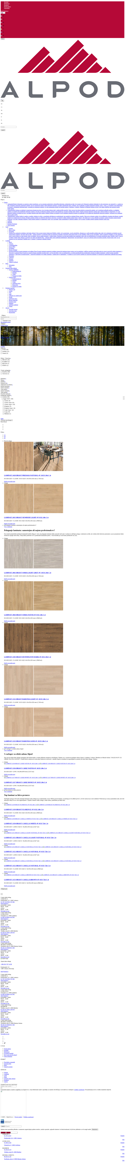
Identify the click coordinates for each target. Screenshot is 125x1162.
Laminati (6, 1074)
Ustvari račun (4, 325)
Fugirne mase (12, 301)
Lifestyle (11, 257)
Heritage (9, 222)
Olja (10, 292)
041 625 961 (11, 917)
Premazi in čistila (16, 276)
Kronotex (11, 256)
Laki (10, 294)
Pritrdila (14, 272)
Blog (5, 1065)
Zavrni (8, 1132)
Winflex (66, 236)
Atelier (65, 218)
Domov (3, 337)
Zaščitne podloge (13, 305)
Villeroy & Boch (13, 262)
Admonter (65, 206)
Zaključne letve (16, 283)
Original (11, 260)
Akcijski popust (13, 309)
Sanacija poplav (8, 1067)
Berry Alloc (12, 230)
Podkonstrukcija (16, 271)
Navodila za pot (5, 911)
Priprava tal (12, 289)
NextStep (11, 231)
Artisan (64, 212)
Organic (11, 259)
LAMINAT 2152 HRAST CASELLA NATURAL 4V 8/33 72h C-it (27, 851)
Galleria (9, 221)
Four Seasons (11, 225)
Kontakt (6, 2)
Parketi (6, 1072)
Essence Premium (12, 224)
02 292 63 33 (4, 932)
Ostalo (10, 306)
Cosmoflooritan (13, 245)
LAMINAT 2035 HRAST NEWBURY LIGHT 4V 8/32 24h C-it (26, 517)
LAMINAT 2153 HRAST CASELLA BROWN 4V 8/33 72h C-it (26, 880)
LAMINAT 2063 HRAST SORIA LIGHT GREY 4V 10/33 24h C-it (27, 573)
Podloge (11, 303)
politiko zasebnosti (79, 1089)
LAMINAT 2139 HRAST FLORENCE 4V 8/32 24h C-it (23, 809)
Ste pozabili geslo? (6, 322)
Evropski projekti (8, 1053)
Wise (10, 266)
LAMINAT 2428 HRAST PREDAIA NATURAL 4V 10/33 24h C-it (27, 475)
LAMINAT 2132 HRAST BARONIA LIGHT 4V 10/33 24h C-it (26, 699)
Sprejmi (3, 1132)
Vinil (5, 1075)
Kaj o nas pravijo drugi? (10, 1055)
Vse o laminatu (8, 526)
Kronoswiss (65, 253)
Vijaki (14, 274)
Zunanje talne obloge (9, 1078)
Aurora (11, 228)
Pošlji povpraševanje (9, 481)
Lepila (10, 291)
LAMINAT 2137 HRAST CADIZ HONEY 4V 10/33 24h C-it (25, 782)
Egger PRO (12, 247)
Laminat (7, 337)
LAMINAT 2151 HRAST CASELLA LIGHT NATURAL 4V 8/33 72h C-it (30, 837)
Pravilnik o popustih (9, 1062)
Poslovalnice (7, 6)
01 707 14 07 (4, 902)
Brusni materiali (13, 300)
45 (4, 438)
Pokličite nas (5, 195)
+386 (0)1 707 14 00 (6, 964)
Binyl (10, 242)
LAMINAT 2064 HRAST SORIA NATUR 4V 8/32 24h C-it (25, 615)
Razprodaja (12, 312)
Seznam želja (7, 1063)
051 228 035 (11, 932)
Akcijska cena (12, 311)
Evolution (11, 248)
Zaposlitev (7, 8)
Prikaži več (4, 889)
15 (4, 435)
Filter (2, 418)
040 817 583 (11, 947)
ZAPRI (3, 346)
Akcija (6, 1081)
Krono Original (13, 250)
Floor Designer (8, 1056)
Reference (7, 3)
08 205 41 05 (4, 947)
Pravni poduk (18, 1117)
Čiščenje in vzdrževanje (15, 295)
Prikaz (2, 432)
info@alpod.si (4, 11)
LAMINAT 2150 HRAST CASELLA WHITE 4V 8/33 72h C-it (26, 823)
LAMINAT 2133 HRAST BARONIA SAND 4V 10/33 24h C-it (26, 741)
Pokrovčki (15, 285)
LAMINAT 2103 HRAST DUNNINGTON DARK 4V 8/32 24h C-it (27, 657)
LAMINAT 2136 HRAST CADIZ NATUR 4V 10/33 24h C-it (25, 768)
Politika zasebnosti (29, 1117)
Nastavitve (94, 1129)
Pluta (5, 1077)
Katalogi (6, 5)
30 (4, 436)
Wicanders (12, 265)
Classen (11, 243)
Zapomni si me (7, 320)
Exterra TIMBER (13, 269)
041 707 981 (11, 902)
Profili (10, 297)
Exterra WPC (12, 277)
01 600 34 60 (4, 917)
